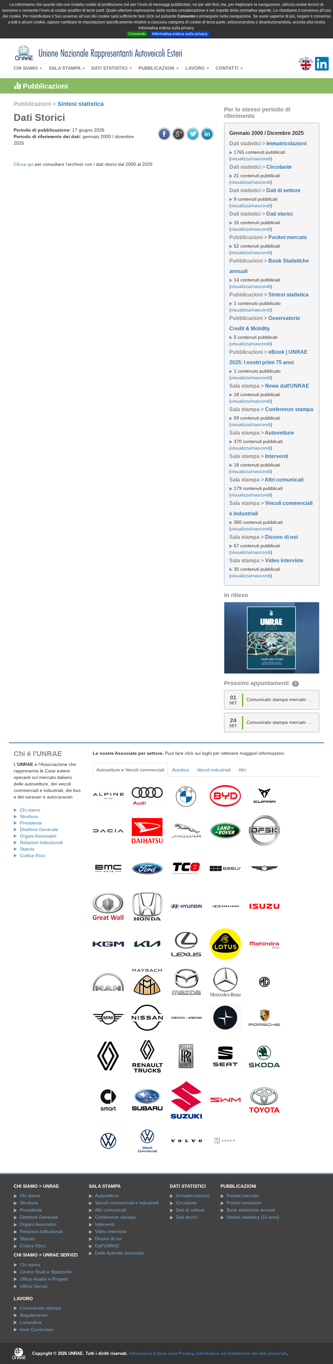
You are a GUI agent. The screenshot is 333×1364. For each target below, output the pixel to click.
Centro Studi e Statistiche (46, 1271)
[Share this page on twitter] (192, 133)
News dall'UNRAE (287, 386)
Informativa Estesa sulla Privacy (161, 1353)
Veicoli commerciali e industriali (127, 1202)
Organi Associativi (38, 836)
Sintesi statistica (81, 104)
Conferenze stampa (289, 409)
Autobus (180, 769)
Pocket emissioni (244, 1202)
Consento (137, 34)
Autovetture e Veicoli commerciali (130, 769)
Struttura (29, 816)
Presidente (31, 823)
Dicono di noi (281, 537)
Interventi (276, 456)
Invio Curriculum (36, 1329)
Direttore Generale (39, 829)
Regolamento (33, 1315)
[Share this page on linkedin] (207, 133)
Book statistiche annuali (251, 1210)
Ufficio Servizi (33, 1286)
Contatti (228, 68)
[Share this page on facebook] (164, 133)
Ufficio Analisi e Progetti (44, 1279)
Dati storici (279, 214)
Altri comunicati (284, 479)
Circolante (279, 167)
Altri (242, 769)
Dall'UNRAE (107, 1245)
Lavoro (195, 68)
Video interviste (284, 560)
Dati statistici (110, 68)
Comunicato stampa (40, 1308)
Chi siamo (26, 68)
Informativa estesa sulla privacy (179, 34)
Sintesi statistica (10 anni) (253, 1217)
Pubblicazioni (157, 68)
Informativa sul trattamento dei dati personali (241, 1353)
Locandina (30, 1322)
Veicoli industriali (214, 769)
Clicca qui (23, 164)
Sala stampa (65, 68)
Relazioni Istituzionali (41, 842)
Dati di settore (283, 190)
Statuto (27, 849)
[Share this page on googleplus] (178, 133)
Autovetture (279, 433)
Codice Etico (33, 855)
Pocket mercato (287, 237)
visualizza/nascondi (251, 158)
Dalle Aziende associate (119, 1253)
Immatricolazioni (286, 143)
